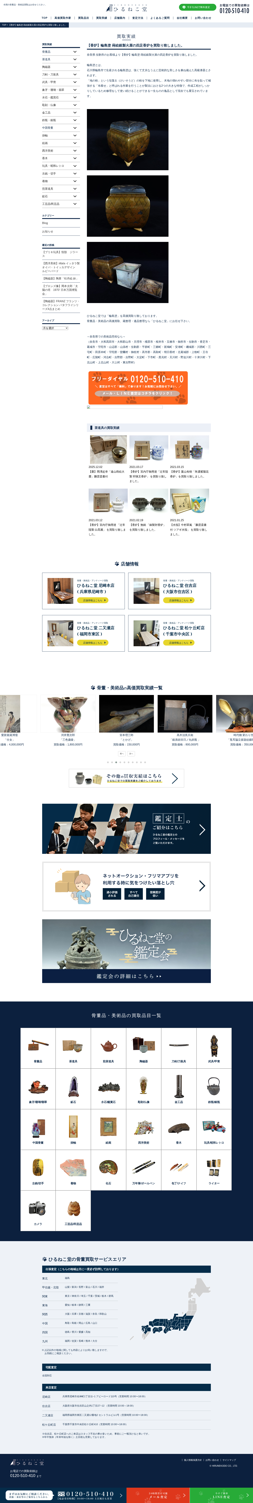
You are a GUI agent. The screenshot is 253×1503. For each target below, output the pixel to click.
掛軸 (45, 135)
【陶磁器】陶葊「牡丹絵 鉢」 (60, 278)
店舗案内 (119, 18)
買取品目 (83, 18)
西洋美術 (47, 150)
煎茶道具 (47, 188)
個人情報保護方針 (193, 1460)
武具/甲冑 (214, 1061)
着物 (45, 181)
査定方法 (137, 18)
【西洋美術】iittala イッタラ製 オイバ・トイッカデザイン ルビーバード (61, 267)
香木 (45, 158)
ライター (214, 1183)
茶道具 (73, 1061)
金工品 (46, 112)
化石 (108, 1183)
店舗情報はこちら (92, 600)
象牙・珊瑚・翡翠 (53, 89)
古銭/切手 (38, 1183)
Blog (45, 223)
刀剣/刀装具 (179, 1061)
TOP (45, 18)
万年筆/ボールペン (143, 1183)
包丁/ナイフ (179, 1183)
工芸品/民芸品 (50, 203)
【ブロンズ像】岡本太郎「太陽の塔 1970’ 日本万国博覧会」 (60, 290)
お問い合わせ (203, 18)
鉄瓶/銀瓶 (214, 1102)
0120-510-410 (25, 1475)
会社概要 (182, 18)
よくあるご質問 (160, 18)
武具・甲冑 (49, 82)
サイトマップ (229, 1460)
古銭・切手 (49, 173)
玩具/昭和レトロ (214, 1142)
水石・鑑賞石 (50, 97)
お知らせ (47, 231)
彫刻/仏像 (144, 1102)
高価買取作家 (63, 18)
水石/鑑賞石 (108, 1102)
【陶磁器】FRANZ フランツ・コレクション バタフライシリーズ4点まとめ (61, 305)
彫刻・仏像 (49, 105)
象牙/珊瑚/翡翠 (38, 1102)
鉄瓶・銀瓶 (49, 120)
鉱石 (45, 196)
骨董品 (38, 1061)
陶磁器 (46, 66)
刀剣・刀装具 (50, 74)
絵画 (45, 143)
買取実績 (101, 18)
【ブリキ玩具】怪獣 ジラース (60, 254)
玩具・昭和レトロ (53, 165)
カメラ (38, 1224)
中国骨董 (38, 1142)
